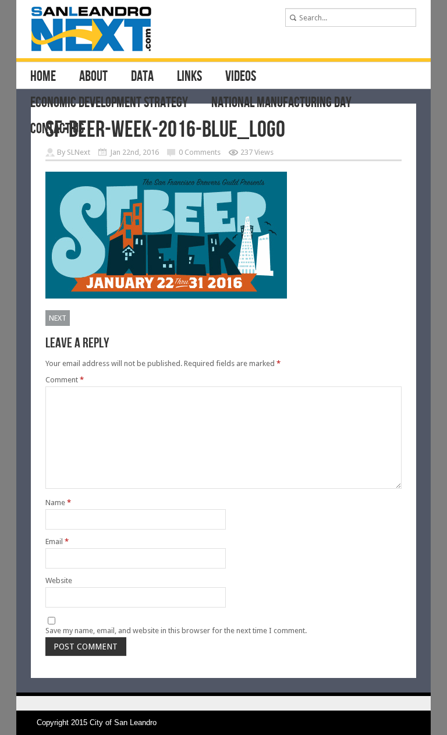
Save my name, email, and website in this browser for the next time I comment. (176, 630)
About (93, 77)
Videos (240, 77)
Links (189, 77)
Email (57, 541)
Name (58, 502)
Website (58, 580)
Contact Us (57, 129)
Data (142, 77)
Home (43, 77)
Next (57, 318)
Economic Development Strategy (109, 103)
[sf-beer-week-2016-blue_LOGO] (166, 296)
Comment (64, 379)
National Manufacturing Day (281, 103)
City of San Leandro (123, 722)
